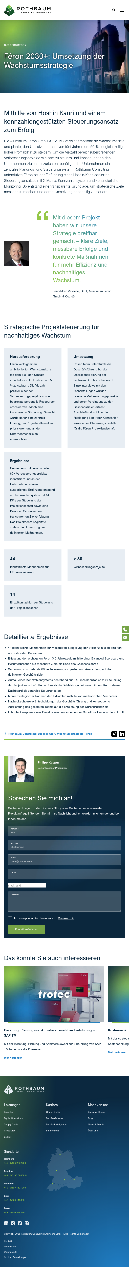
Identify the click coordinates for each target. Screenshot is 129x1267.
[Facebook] (20, 1223)
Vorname (15, 828)
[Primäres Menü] (121, 10)
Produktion (9, 1130)
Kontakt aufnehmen (26, 929)
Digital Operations (13, 1118)
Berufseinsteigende (56, 1124)
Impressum (10, 1246)
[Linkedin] (6, 1223)
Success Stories (96, 1111)
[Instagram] (27, 1223)
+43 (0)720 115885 (14, 1200)
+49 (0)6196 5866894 (15, 1175)
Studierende (52, 1130)
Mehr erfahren (13, 1057)
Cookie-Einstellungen (15, 1257)
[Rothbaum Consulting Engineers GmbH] (27, 10)
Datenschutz (66, 918)
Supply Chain (11, 1124)
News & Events (96, 1124)
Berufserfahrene (54, 1118)
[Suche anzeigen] (114, 10)
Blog (90, 1118)
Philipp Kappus (48, 762)
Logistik (8, 1136)
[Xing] (13, 1223)
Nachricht (15, 894)
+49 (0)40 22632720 (15, 1162)
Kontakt (8, 1241)
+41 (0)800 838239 (14, 1212)
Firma (13, 872)
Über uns (93, 1130)
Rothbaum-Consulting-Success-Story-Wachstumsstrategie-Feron (50, 733)
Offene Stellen (53, 1111)
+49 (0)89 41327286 (15, 1187)
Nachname (15, 843)
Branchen (9, 1111)
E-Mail (13, 857)
